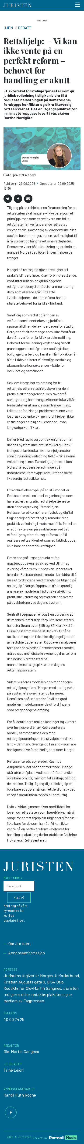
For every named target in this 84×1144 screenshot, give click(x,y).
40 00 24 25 (14, 1019)
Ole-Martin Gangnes (21, 1051)
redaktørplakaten (47, 994)
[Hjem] (18, 5)
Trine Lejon (14, 1070)
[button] (8, 199)
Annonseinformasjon (26, 952)
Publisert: (11, 183)
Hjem (8, 27)
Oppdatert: (48, 183)
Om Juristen (19, 943)
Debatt (24, 27)
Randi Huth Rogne (20, 1094)
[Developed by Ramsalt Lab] (63, 1137)
